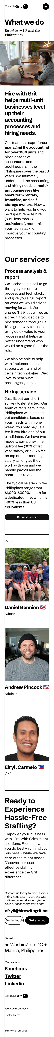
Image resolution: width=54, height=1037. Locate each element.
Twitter (13, 976)
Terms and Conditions (16, 1008)
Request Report (27, 517)
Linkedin (14, 984)
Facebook (16, 968)
